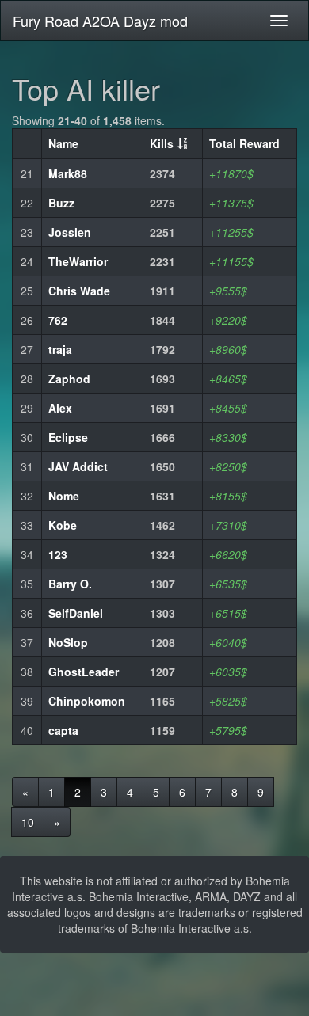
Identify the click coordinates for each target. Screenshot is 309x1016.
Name (63, 143)
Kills (162, 143)
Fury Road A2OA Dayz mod (100, 20)
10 (27, 822)
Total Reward (244, 143)
